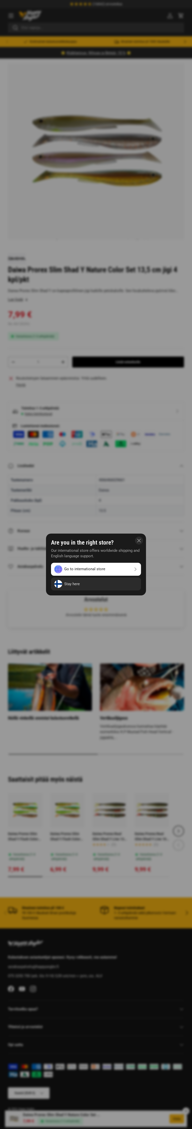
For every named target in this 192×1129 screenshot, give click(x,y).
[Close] (139, 541)
